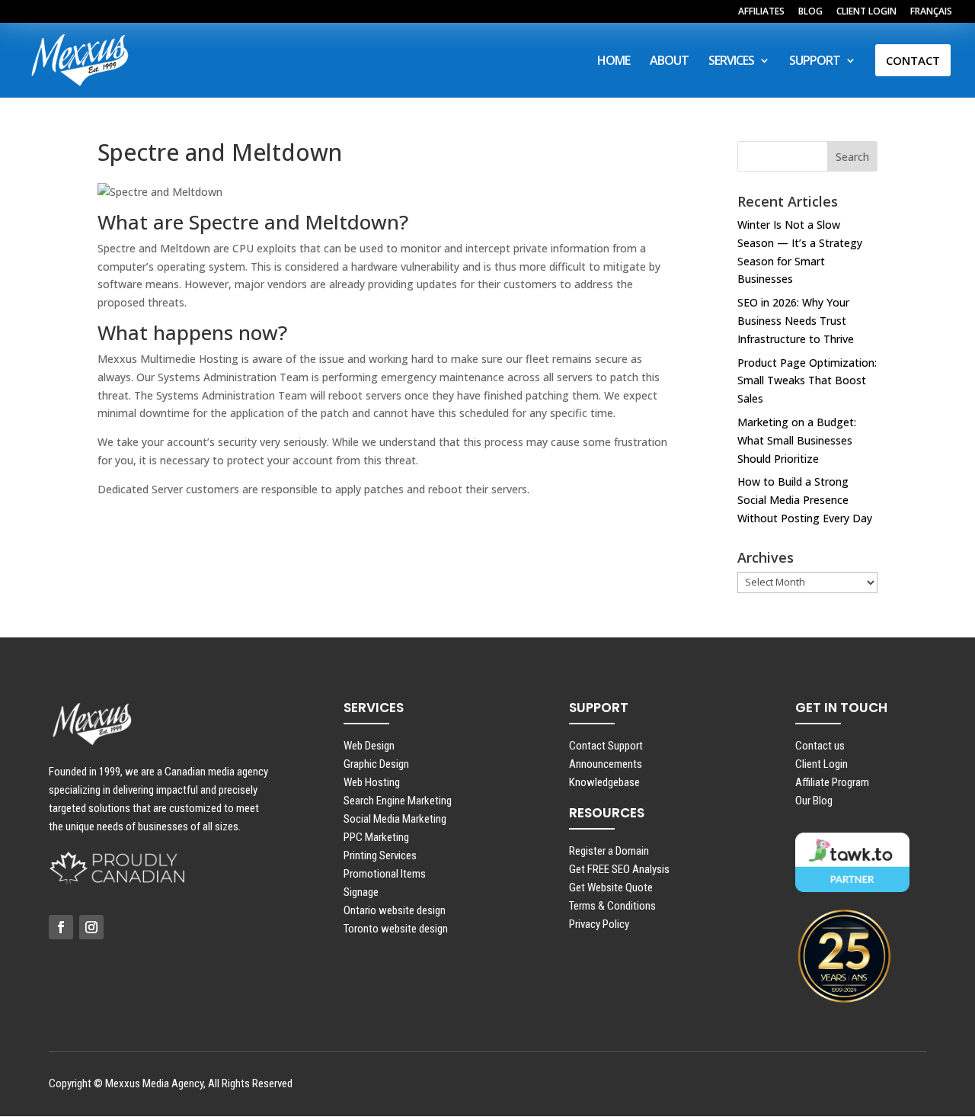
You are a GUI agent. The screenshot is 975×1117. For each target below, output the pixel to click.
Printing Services (380, 855)
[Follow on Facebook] (61, 927)
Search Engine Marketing (398, 800)
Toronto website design (396, 929)
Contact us (820, 746)
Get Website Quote (611, 887)
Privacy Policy (599, 924)
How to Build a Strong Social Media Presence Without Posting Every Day (804, 499)
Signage (361, 892)
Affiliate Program (832, 782)
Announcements (605, 764)
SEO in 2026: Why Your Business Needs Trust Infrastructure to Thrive (795, 320)
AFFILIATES (761, 12)
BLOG (810, 12)
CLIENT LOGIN (866, 12)
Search (852, 156)
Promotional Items (385, 874)
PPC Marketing (376, 837)
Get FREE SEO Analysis (619, 869)
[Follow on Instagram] (91, 927)
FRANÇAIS (931, 12)
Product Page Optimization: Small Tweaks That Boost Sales (807, 380)
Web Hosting (372, 782)
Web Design (369, 746)
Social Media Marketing (395, 819)
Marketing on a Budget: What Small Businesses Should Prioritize (796, 440)
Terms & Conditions (612, 906)
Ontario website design (395, 910)
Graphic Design (376, 764)
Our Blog (814, 800)
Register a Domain (609, 851)
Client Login (821, 764)
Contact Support (606, 746)
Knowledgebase (604, 782)
